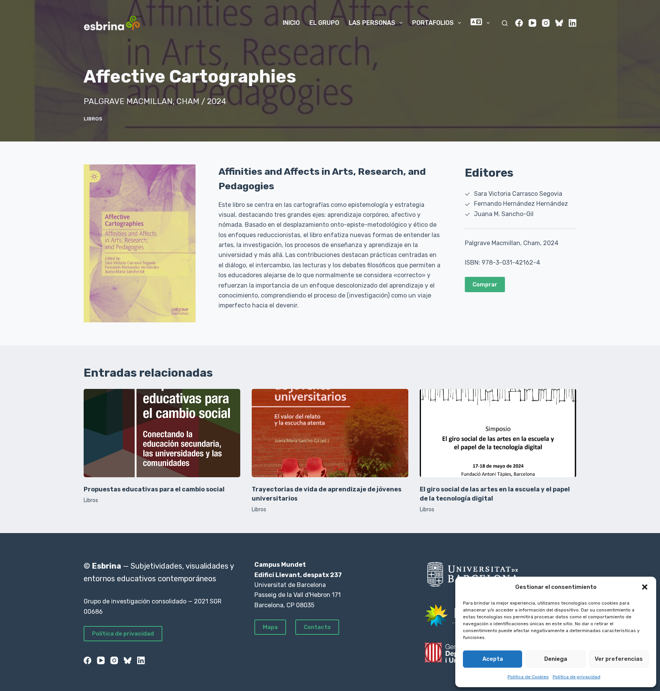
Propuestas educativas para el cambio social (154, 489)
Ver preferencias (619, 658)
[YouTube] (532, 23)
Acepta (492, 658)
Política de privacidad (576, 677)
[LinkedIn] (572, 23)
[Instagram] (546, 23)
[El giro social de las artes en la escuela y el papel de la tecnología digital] (498, 433)
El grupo (324, 22)
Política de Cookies (528, 677)
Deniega (555, 658)
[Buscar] (505, 23)
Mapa (270, 627)
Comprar (484, 284)
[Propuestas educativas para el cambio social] (162, 433)
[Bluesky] (559, 23)
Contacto (317, 627)
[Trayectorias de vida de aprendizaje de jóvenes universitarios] (330, 433)
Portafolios (433, 22)
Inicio (291, 22)
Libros (93, 119)
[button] (645, 587)
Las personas (372, 22)
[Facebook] (519, 23)
